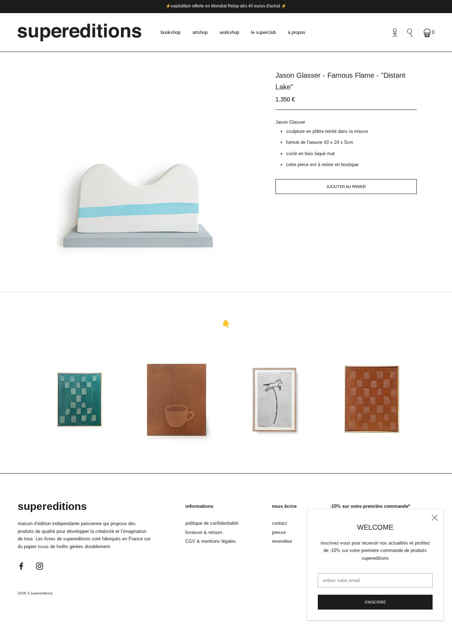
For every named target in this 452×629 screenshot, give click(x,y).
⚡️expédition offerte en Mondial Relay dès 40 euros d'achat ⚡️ (226, 6)
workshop (229, 32)
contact (279, 523)
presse (279, 532)
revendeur (282, 541)
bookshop (170, 32)
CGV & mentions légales (210, 541)
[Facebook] (21, 565)
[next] (149, 256)
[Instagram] (39, 565)
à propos (296, 32)
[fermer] (435, 518)
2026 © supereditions (35, 593)
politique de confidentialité (211, 523)
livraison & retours (203, 532)
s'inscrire (375, 602)
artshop (200, 32)
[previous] (126, 256)
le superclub (263, 32)
